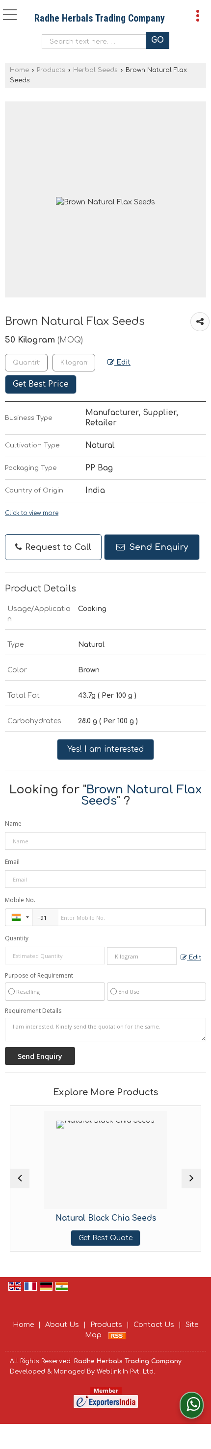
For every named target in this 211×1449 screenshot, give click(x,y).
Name (13, 823)
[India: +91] (18, 917)
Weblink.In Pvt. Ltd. (126, 1371)
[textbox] (96, 41)
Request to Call (57, 547)
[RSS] (117, 1335)
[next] (191, 1178)
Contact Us (153, 1324)
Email (12, 862)
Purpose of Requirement (39, 975)
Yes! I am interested (105, 749)
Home (19, 70)
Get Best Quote (105, 1238)
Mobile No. (20, 900)
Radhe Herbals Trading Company (99, 18)
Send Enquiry (157, 547)
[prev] (19, 1178)
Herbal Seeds (95, 70)
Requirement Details (33, 1010)
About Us (62, 1324)
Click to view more (31, 513)
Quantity (16, 938)
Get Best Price (41, 384)
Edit (122, 362)
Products (51, 70)
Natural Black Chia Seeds (105, 1218)
